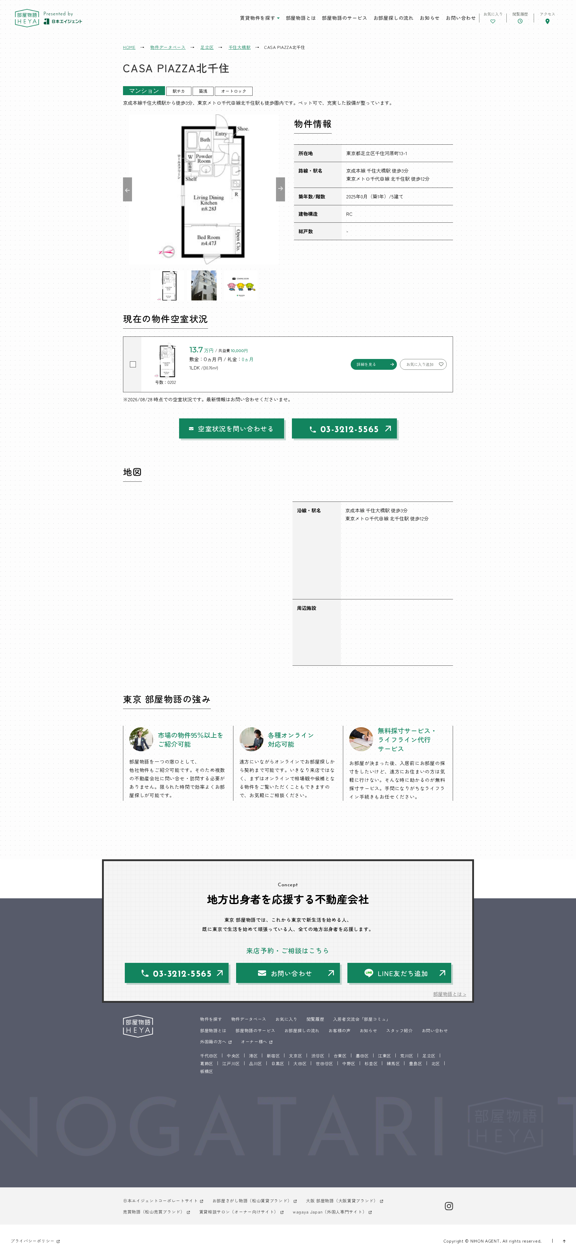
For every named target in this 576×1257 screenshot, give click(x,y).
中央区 (233, 1056)
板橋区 (206, 1071)
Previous (127, 189)
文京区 (295, 1056)
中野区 (349, 1063)
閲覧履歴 (315, 1019)
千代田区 (209, 1056)
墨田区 (362, 1056)
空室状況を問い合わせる (236, 428)
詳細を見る (366, 364)
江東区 (384, 1056)
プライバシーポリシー (32, 1241)
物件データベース (249, 1019)
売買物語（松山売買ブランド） (154, 1212)
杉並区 (371, 1063)
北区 (435, 1063)
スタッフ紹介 (399, 1030)
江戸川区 (231, 1063)
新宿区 (273, 1056)
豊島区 (415, 1063)
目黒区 (277, 1063)
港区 (253, 1056)
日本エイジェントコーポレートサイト (160, 1201)
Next (280, 189)
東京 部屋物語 (27, 18)
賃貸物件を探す (257, 17)
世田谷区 (324, 1063)
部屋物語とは (301, 17)
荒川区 (406, 1056)
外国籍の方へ (213, 1041)
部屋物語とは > (449, 993)
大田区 (300, 1063)
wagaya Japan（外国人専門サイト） (330, 1212)
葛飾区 (206, 1063)
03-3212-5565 (349, 430)
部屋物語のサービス (344, 17)
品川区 (255, 1063)
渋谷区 (318, 1056)
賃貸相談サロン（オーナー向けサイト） (239, 1212)
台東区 (340, 1056)
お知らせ (430, 17)
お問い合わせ (461, 17)
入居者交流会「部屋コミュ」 (361, 1019)
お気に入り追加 (420, 364)
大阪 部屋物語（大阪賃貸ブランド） (342, 1201)
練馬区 (393, 1063)
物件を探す (211, 1019)
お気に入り (286, 1019)
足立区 (429, 1056)
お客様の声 (339, 1030)
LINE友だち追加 (403, 973)
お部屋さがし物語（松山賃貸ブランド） (252, 1201)
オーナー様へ (254, 1041)
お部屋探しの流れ (394, 17)
